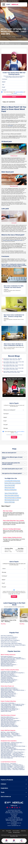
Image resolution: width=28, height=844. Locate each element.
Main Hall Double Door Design (8, 646)
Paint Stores (13, 763)
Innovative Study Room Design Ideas (9, 718)
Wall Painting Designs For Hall (12, 499)
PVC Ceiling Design (17, 705)
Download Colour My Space (13, 1)
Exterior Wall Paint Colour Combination (10, 640)
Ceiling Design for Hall (6, 705)
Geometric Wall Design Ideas (7, 747)
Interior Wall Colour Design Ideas (8, 745)
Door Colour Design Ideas (7, 757)
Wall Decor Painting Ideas (11, 489)
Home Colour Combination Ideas (8, 748)
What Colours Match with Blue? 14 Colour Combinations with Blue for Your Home (13, 345)
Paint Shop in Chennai (6, 769)
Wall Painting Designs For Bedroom (13, 497)
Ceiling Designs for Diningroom (8, 707)
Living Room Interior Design (18, 746)
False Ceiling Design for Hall (7, 645)
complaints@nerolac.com (16, 822)
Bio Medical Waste (16, 832)
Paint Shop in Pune (17, 764)
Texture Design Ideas (19, 752)
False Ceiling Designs (6, 704)
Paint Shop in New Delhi (6, 767)
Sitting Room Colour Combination (8, 641)
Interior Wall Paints (11, 732)
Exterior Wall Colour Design (18, 756)
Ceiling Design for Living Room (8, 710)
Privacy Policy (8, 830)
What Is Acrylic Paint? (10, 487)
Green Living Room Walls (7, 682)
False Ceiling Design (6, 643)
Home (3, 830)
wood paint (10, 125)
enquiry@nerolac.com (15, 825)
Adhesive (3, 736)
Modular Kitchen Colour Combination (9, 689)
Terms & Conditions (16, 830)
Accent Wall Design (5, 742)
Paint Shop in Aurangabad (7, 766)
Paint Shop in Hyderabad (18, 769)
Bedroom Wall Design (10, 502)
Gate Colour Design (5, 756)
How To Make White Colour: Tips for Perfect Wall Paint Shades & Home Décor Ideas (13, 365)
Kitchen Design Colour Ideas (7, 695)
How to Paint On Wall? (10, 485)
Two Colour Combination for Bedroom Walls (11, 657)
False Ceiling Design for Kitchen (8, 638)
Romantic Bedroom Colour (7, 665)
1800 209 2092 (17, 817)
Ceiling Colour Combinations (7, 703)
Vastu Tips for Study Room (7, 719)
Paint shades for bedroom (7, 656)
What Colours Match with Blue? (12, 495)
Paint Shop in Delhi (19, 766)
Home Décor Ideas (5, 749)
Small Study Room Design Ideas (8, 721)
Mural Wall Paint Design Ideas (18, 749)
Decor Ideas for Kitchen (18, 690)
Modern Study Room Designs (8, 724)
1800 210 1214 (19, 820)
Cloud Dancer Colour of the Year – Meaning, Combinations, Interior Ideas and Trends (13, 359)
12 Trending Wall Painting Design (12, 480)
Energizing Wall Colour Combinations (9, 726)
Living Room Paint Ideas (6, 677)
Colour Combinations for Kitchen (8, 687)
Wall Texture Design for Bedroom (8, 664)
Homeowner (3, 1)
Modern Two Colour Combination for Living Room (12, 672)
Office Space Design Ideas (7, 750)
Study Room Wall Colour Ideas (8, 722)
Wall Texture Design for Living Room (9, 676)
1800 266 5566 (19, 819)
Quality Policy (23, 830)
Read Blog (3, 623)
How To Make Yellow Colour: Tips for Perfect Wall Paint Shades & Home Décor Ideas (14, 362)
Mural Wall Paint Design (6, 755)
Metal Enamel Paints (6, 734)
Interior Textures (17, 735)
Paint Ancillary (15, 734)
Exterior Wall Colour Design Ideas (9, 743)
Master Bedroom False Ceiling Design (9, 709)
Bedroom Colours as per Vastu (8, 658)
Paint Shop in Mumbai (6, 764)
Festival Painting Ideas (6, 753)
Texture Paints (10, 736)
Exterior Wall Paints (5, 733)
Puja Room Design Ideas (7, 752)
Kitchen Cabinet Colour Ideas (7, 692)
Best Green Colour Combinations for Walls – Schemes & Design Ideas (14, 315)
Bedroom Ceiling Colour (6, 663)
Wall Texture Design (16, 643)
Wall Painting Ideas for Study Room (9, 725)
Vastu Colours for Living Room (8, 675)
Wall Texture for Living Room (7, 673)
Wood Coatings (15, 733)
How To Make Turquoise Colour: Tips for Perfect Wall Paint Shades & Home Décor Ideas (13, 372)
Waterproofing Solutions (6, 735)
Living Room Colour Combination (8, 671)
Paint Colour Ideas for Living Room (9, 679)
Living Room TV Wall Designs (8, 681)
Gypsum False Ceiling (6, 711)
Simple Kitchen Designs (6, 690)
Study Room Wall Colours (7, 717)
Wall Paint (3, 732)
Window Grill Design (20, 645)
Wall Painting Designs (6, 754)
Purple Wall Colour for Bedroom (8, 662)
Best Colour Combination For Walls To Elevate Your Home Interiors (13, 286)
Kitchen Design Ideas (6, 746)
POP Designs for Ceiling (18, 704)
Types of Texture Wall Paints (11, 493)
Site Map (10, 832)
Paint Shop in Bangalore (18, 768)
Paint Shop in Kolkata (19, 767)
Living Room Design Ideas (7, 678)
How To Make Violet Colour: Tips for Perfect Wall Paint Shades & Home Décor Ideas (13, 369)
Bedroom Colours (20, 658)
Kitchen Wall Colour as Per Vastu (8, 693)
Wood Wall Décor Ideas (18, 754)
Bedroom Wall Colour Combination (13, 482)
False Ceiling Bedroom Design (8, 706)
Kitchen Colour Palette (6, 697)
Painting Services (5, 763)
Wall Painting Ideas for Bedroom (8, 660)
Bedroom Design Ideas (16, 742)
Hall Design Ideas (17, 755)
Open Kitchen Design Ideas (7, 691)
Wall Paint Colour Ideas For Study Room (10, 720)
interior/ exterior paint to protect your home (12, 240)
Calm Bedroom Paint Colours (7, 661)
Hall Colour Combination (6, 635)
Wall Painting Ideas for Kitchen (8, 696)
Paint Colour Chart (17, 753)
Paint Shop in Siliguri (6, 768)
